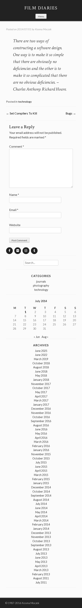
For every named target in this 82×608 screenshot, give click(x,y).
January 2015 (41, 483)
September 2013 (41, 545)
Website (14, 225)
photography (41, 285)
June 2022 (41, 354)
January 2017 (41, 404)
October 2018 (41, 363)
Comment (16, 146)
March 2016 (41, 441)
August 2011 (41, 578)
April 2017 (41, 396)
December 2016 (41, 408)
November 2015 (41, 454)
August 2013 (41, 549)
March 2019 (41, 359)
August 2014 (41, 499)
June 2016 (41, 429)
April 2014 (41, 516)
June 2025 (41, 350)
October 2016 (41, 417)
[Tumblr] (34, 250)
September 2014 (41, 495)
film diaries (41, 8)
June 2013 (41, 557)
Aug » (45, 336)
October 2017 (41, 388)
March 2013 (41, 570)
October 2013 (41, 541)
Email (13, 210)
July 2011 (41, 582)
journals (41, 281)
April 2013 (41, 566)
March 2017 (41, 400)
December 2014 (41, 487)
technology (25, 101)
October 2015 (41, 458)
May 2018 (41, 375)
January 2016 (41, 450)
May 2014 (41, 512)
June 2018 (41, 371)
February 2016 (41, 446)
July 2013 (41, 553)
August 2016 (41, 425)
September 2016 (41, 421)
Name (14, 194)
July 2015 (41, 462)
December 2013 (41, 532)
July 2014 (41, 503)
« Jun (37, 336)
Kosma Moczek (43, 29)
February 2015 (41, 479)
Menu (41, 16)
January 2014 (41, 528)
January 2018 (41, 379)
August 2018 (41, 367)
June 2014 (41, 508)
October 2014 (41, 491)
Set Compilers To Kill (21, 113)
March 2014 (41, 520)
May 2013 (41, 561)
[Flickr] (17, 250)
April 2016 (41, 437)
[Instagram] (26, 250)
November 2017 (41, 384)
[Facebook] (9, 250)
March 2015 (41, 474)
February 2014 (41, 524)
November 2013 (41, 537)
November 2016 (41, 412)
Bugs (71, 113)
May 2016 (41, 433)
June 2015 (41, 466)
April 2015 (41, 470)
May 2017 (41, 392)
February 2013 (41, 574)
